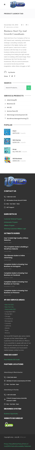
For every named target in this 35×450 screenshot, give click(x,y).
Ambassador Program (11, 222)
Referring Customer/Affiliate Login (15, 229)
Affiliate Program (9, 225)
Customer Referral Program (13, 219)
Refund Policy (17, 444)
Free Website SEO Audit (12, 359)
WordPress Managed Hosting (16, 118)
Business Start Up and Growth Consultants (15, 32)
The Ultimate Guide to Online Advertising (14, 257)
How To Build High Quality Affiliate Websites (16, 239)
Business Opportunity (11, 413)
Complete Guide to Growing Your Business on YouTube (16, 283)
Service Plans (11, 111)
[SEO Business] (7, 159)
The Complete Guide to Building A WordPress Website (16, 248)
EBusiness (10, 104)
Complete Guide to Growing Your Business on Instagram (16, 265)
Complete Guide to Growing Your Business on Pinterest (16, 292)
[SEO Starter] (7, 141)
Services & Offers (12, 27)
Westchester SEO (10, 309)
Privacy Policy (8, 444)
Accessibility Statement (23, 446)
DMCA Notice (11, 446)
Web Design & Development (16, 115)
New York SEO (9, 304)
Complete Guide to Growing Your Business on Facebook (16, 274)
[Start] (7, 132)
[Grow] (7, 150)
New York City (9, 307)
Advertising (11, 100)
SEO (8, 107)
